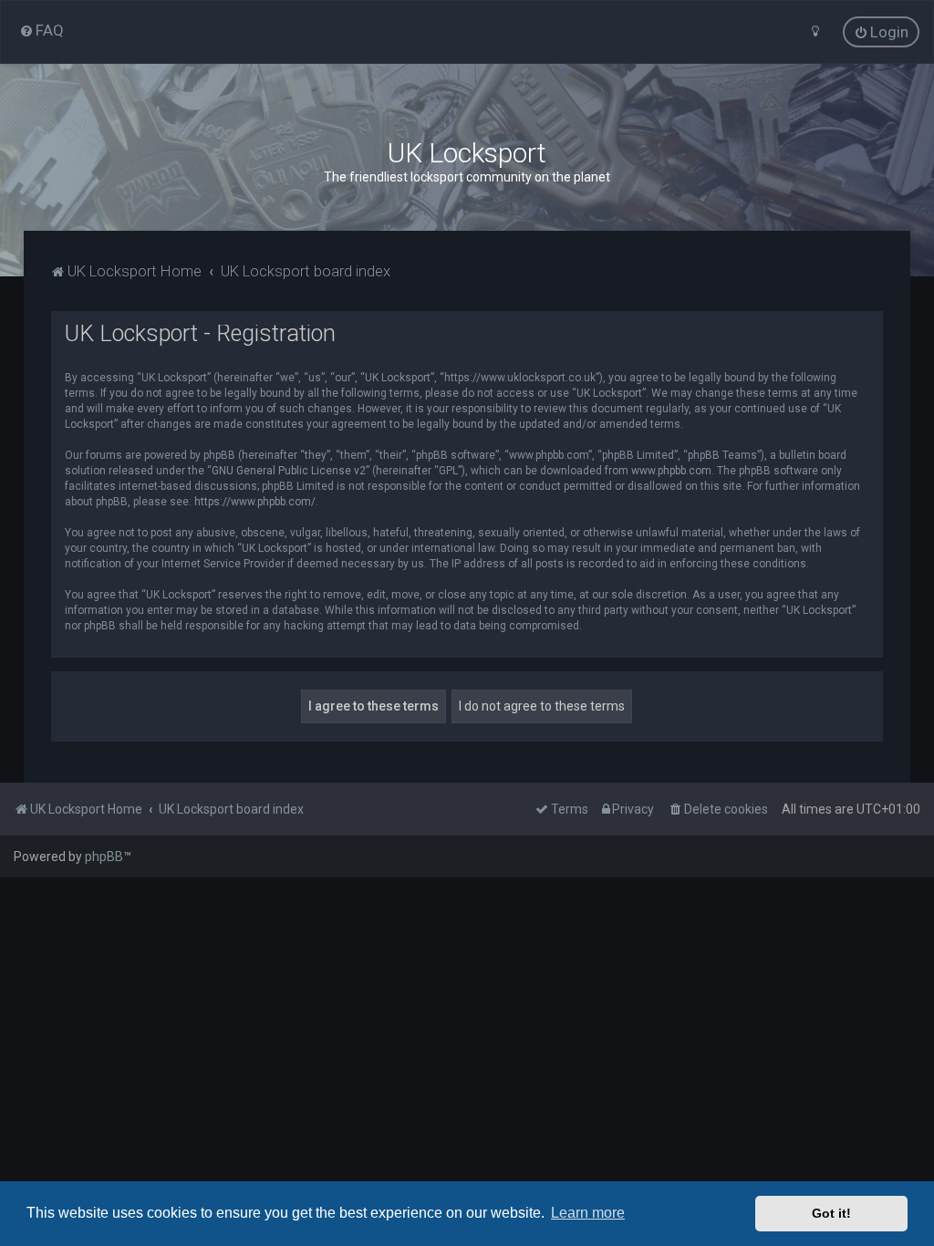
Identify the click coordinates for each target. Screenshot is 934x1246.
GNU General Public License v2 (289, 470)
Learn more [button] (588, 1212)
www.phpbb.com (671, 470)
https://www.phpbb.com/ (255, 501)
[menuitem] (41, 30)
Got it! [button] (831, 1213)
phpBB (104, 856)
